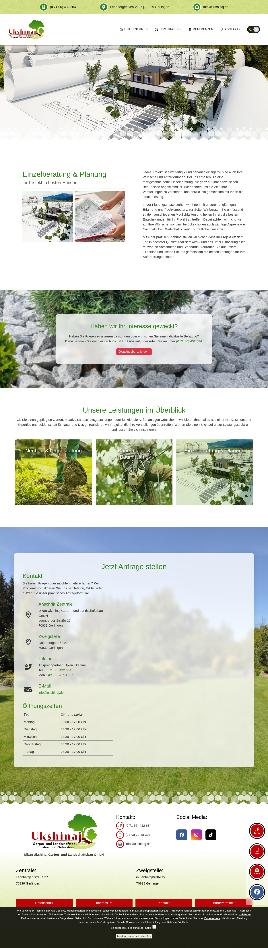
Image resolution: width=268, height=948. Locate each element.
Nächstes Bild (264, 92)
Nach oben (236, 902)
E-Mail (257, 874)
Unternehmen (136, 29)
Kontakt (231, 29)
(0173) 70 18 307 (60, 675)
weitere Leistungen (254, 470)
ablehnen (245, 914)
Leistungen (169, 29)
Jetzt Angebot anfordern (134, 351)
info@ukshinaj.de (215, 7)
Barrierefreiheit (223, 903)
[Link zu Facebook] (257, 892)
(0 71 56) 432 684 (63, 7)
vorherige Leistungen (13, 470)
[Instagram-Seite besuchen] (196, 834)
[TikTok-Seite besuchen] (210, 834)
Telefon (257, 833)
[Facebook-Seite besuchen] (181, 834)
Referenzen (203, 29)
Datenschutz (44, 903)
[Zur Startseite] (26, 29)
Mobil (257, 853)
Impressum (104, 903)
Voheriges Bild (4, 92)
